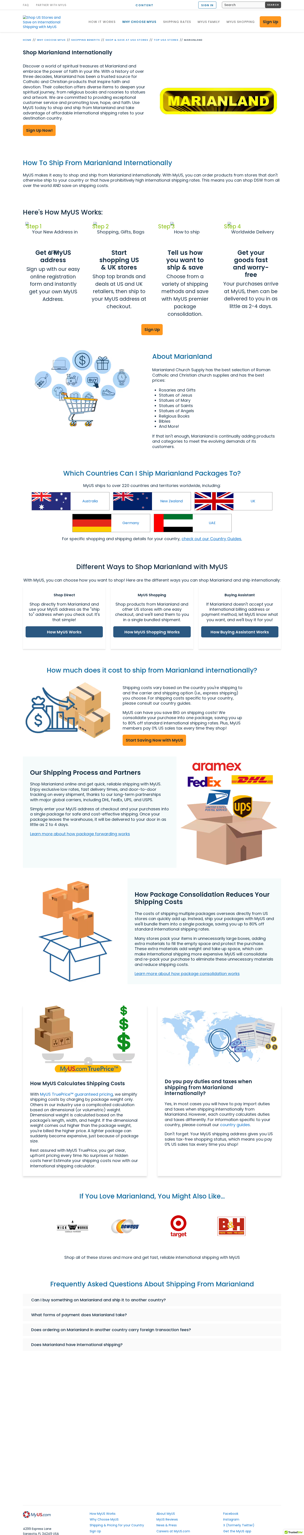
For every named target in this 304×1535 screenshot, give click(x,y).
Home (27, 40)
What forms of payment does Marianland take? (79, 1315)
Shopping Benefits (85, 40)
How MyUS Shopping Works (152, 632)
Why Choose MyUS (51, 40)
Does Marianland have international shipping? (77, 1344)
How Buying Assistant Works (240, 632)
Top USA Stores (166, 40)
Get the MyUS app (237, 1531)
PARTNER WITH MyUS (51, 5)
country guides (235, 1124)
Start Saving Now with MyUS (154, 740)
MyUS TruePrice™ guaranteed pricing (76, 1094)
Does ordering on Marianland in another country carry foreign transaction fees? (111, 1329)
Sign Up (270, 21)
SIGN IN (207, 5)
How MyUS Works (64, 632)
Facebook (230, 1513)
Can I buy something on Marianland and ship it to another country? (98, 1300)
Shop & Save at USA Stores (126, 40)
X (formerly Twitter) (238, 1525)
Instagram (231, 1519)
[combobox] (251, 5)
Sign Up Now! (39, 130)
